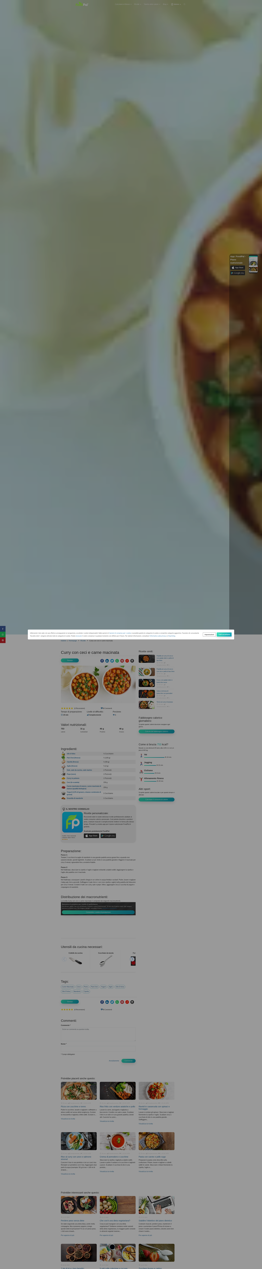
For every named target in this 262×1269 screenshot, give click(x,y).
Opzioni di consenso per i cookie (120, 633)
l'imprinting (171, 636)
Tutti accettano (224, 634)
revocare (79, 636)
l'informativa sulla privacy (157, 636)
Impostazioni (209, 635)
